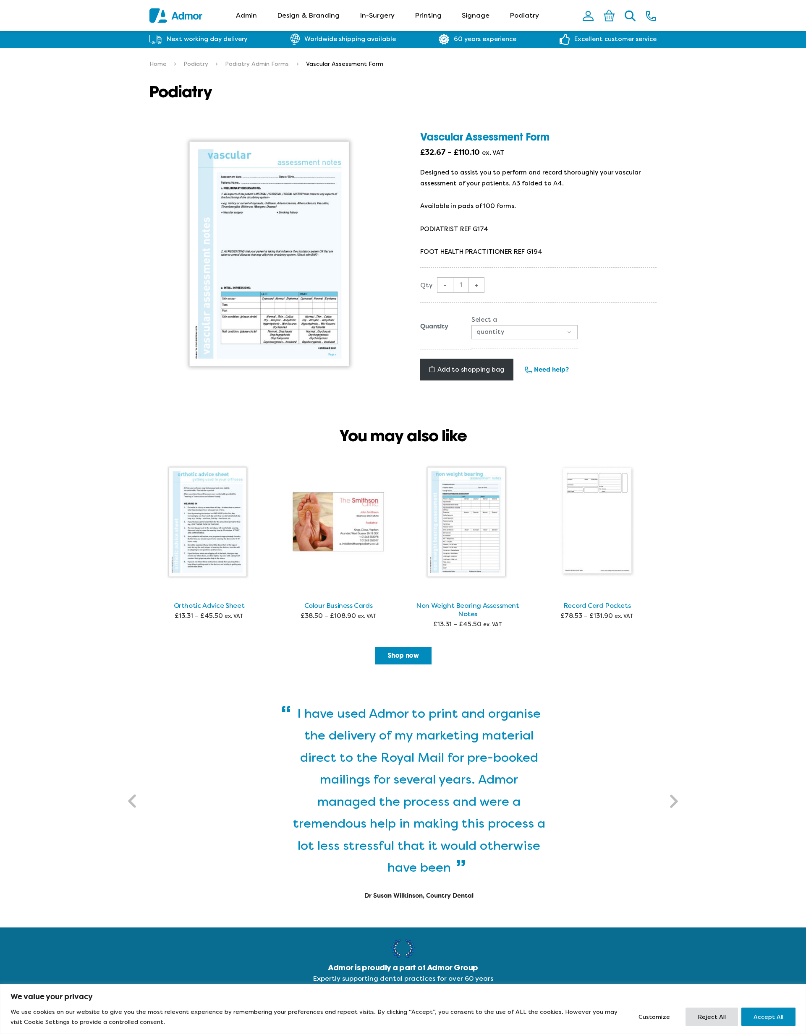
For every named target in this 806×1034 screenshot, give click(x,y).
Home (158, 63)
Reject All (712, 1016)
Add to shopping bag (470, 369)
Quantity (434, 326)
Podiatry (524, 15)
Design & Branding (308, 15)
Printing (428, 15)
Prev (132, 801)
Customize (654, 1016)
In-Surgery (377, 15)
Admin (246, 15)
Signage (475, 15)
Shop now (403, 655)
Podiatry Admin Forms (257, 63)
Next (673, 801)
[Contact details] (651, 15)
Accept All (768, 1016)
